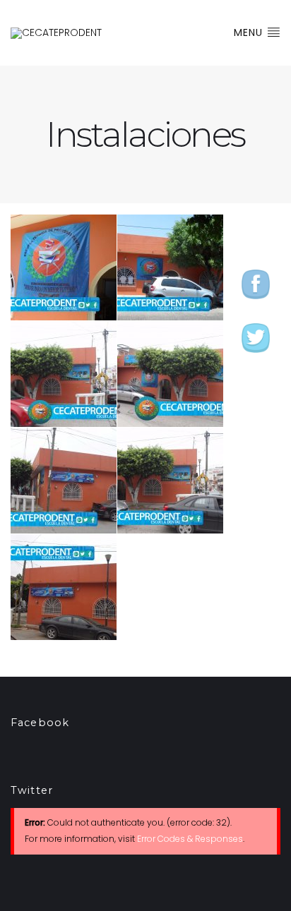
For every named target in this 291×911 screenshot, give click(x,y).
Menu (250, 32)
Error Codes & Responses (190, 839)
